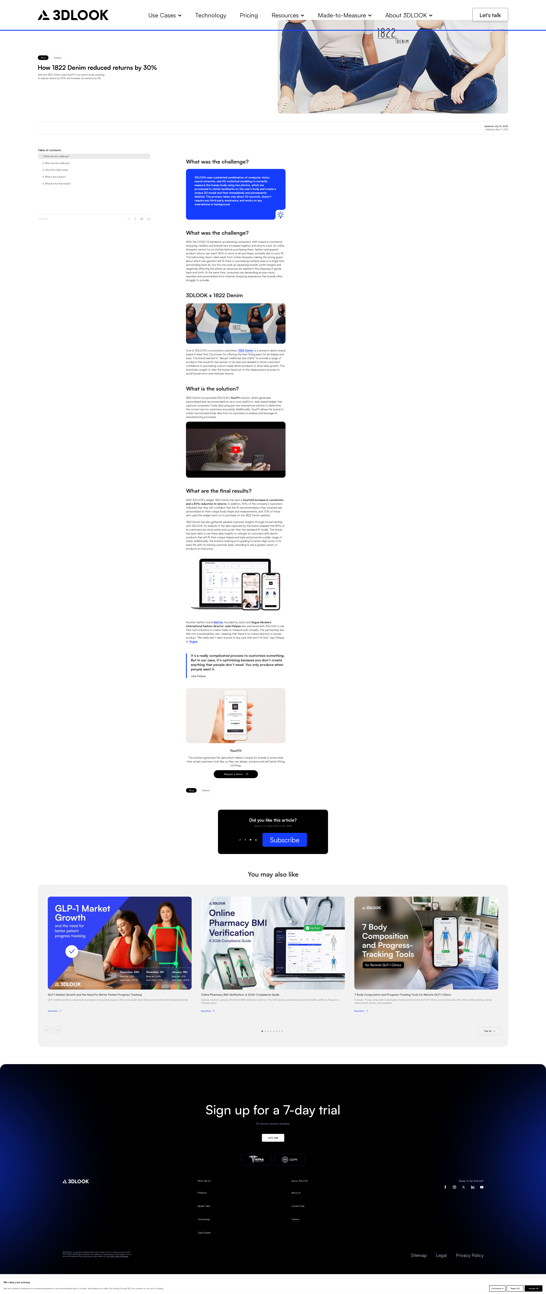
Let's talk (490, 15)
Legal (441, 1255)
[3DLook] (73, 15)
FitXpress (202, 1192)
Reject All (515, 1288)
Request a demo (233, 774)
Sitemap (419, 1255)
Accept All (533, 1288)
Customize (496, 1288)
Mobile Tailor (204, 1206)
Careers (295, 1219)
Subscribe (284, 840)
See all (487, 1030)
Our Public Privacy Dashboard (117, 1256)
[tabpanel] (119, 954)
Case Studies (204, 1232)
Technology (204, 1219)
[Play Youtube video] (236, 450)
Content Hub (298, 1206)
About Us (296, 1192)
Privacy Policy (469, 1255)
